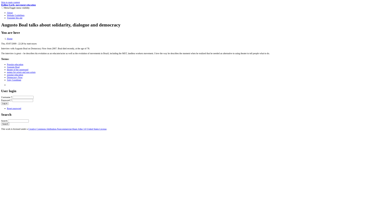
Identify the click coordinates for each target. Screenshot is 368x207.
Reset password (14, 108)
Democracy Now (15, 77)
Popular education (15, 64)
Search (4, 121)
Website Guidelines (15, 15)
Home (10, 39)
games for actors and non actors (21, 72)
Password (6, 100)
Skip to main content (10, 2)
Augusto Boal (13, 67)
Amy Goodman (14, 80)
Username (6, 97)
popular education (15, 75)
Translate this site (14, 18)
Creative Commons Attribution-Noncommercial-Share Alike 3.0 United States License (67, 129)
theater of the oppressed (17, 69)
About (10, 13)
